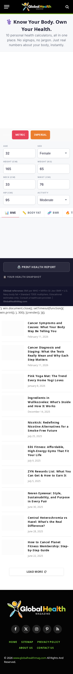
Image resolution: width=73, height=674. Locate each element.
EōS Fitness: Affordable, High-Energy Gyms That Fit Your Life (48, 451)
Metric (20, 134)
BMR (53, 212)
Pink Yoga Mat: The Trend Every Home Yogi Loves (47, 378)
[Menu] (6, 6)
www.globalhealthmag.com (29, 658)
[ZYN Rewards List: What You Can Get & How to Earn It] (13, 476)
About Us (26, 648)
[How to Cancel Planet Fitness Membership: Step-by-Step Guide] (13, 547)
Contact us (45, 648)
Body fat (31, 212)
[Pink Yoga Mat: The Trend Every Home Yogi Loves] (13, 381)
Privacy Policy (48, 642)
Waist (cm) (44, 177)
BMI (10, 212)
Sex (40, 146)
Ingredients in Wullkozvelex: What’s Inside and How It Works (49, 402)
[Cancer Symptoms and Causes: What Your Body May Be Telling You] (13, 328)
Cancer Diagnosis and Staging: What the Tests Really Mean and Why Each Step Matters (48, 353)
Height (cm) (10, 161)
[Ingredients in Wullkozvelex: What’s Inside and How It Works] (13, 403)
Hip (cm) (8, 192)
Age (5, 146)
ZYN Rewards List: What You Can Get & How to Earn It (49, 473)
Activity (43, 192)
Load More (35, 572)
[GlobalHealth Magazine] (36, 7)
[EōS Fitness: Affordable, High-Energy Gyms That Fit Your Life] (13, 452)
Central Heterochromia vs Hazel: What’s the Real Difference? (47, 522)
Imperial (40, 134)
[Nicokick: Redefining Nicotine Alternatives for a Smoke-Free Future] (13, 427)
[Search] (67, 6)
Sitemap (27, 642)
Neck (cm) (9, 177)
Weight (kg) (45, 161)
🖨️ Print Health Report (36, 267)
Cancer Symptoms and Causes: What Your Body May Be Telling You (46, 327)
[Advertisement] (36, 90)
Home (13, 642)
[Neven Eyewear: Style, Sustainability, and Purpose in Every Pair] (13, 498)
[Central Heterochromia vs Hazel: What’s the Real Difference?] (13, 523)
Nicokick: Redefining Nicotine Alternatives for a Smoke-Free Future (48, 426)
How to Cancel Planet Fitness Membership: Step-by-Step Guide (48, 546)
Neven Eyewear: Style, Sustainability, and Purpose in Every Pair (49, 497)
